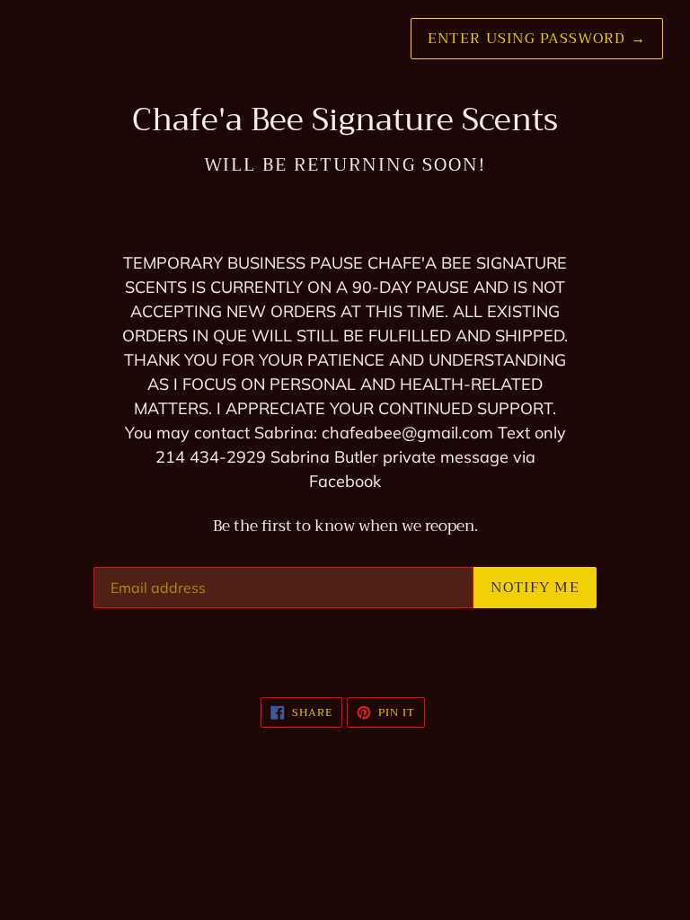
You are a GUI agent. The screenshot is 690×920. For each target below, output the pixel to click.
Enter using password (537, 38)
